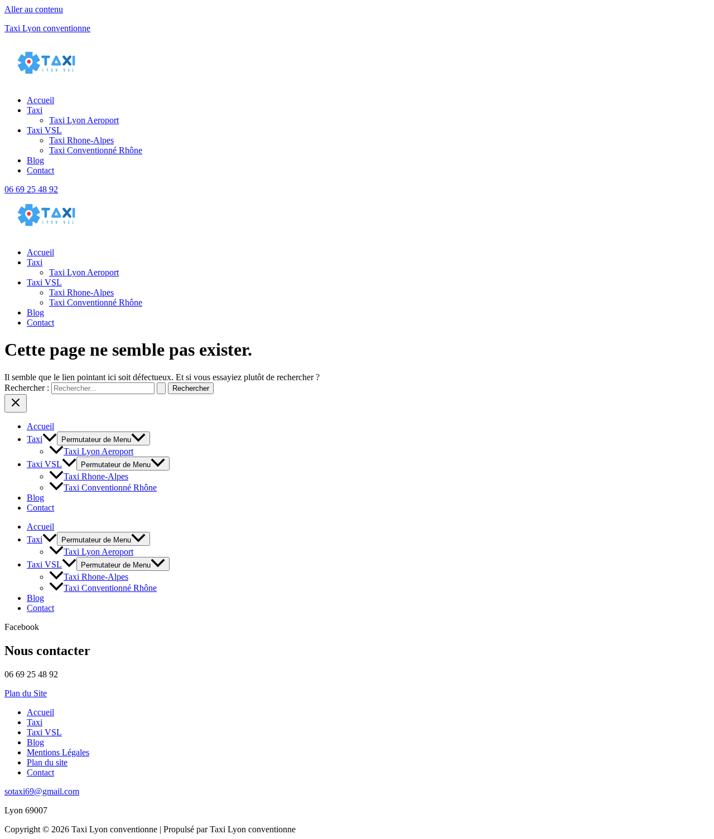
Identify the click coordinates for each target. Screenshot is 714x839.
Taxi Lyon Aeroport (84, 120)
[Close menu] (15, 403)
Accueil (40, 100)
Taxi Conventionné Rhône (95, 150)
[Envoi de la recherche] (161, 388)
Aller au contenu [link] (33, 9)
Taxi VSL (44, 130)
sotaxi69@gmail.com (41, 791)
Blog (35, 160)
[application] (49, 439)
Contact (40, 170)
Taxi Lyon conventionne (47, 28)
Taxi (34, 110)
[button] (368, 263)
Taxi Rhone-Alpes (81, 140)
